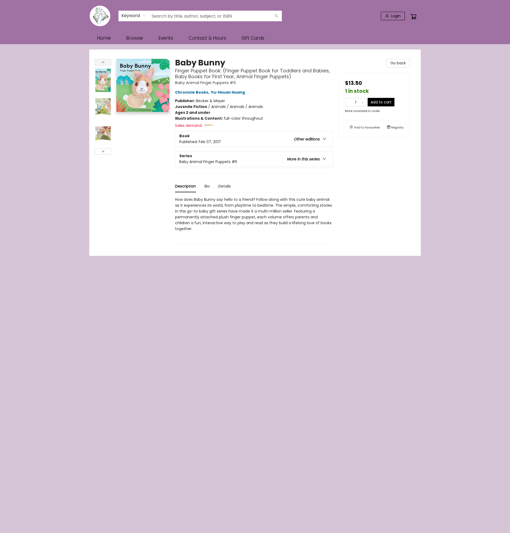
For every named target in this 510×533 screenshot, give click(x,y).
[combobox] (133, 16)
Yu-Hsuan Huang (228, 92)
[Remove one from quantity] (348, 102)
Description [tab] (185, 186)
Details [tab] (224, 186)
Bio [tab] (207, 186)
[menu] (255, 38)
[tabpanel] (254, 220)
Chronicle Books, (192, 92)
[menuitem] (103, 38)
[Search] (276, 16)
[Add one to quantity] (362, 102)
